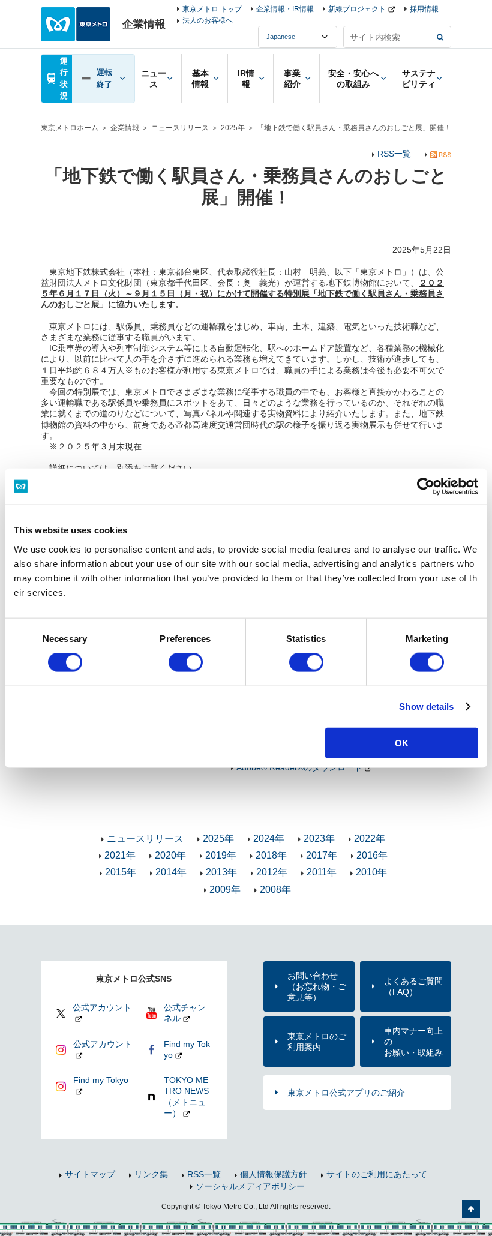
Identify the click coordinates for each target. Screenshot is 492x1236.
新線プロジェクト (357, 9)
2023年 (319, 838)
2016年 (372, 855)
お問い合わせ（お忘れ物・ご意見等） (316, 986)
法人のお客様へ (207, 20)
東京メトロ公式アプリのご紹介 (346, 1092)
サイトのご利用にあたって (376, 1174)
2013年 (221, 872)
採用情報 (424, 9)
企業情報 (124, 128)
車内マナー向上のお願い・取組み (413, 1041)
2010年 (371, 872)
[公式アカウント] (95, 1020)
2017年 (321, 855)
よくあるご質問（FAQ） (413, 986)
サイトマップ (90, 1174)
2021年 (120, 855)
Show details (426, 706)
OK (402, 742)
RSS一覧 (394, 153)
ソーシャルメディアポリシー (250, 1186)
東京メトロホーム (69, 128)
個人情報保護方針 (273, 1174)
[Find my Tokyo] (95, 1094)
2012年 (271, 872)
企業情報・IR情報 (285, 9)
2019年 (220, 855)
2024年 (268, 838)
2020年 (170, 855)
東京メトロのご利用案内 (316, 1041)
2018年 (271, 855)
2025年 (233, 128)
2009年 (225, 889)
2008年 (275, 889)
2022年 (369, 838)
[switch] (186, 662)
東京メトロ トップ (212, 9)
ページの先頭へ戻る (471, 1209)
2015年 (120, 872)
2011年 (322, 872)
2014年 (171, 872)
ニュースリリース (180, 128)
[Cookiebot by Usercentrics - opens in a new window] (425, 487)
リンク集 (151, 1174)
